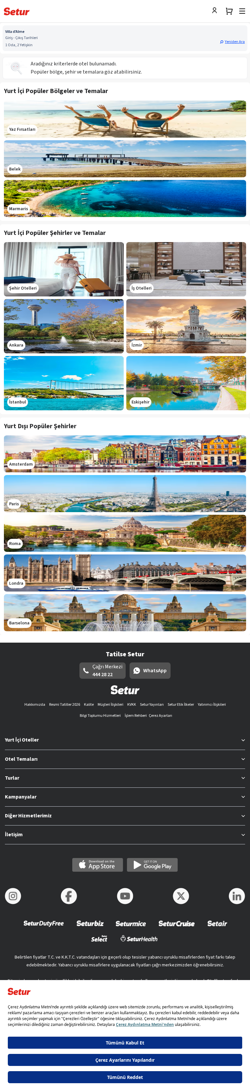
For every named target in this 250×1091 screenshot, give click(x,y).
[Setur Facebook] (69, 896)
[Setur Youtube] (125, 896)
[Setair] (217, 928)
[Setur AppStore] (97, 865)
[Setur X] (181, 896)
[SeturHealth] (139, 942)
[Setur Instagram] (13, 896)
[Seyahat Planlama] (229, 11)
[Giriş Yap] (216, 11)
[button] (232, 41)
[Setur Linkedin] (237, 896)
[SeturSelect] (99, 942)
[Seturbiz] (90, 928)
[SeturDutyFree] (44, 928)
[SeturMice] (131, 928)
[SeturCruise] (176, 928)
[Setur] (17, 11)
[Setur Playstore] (152, 865)
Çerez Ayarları (160, 715)
